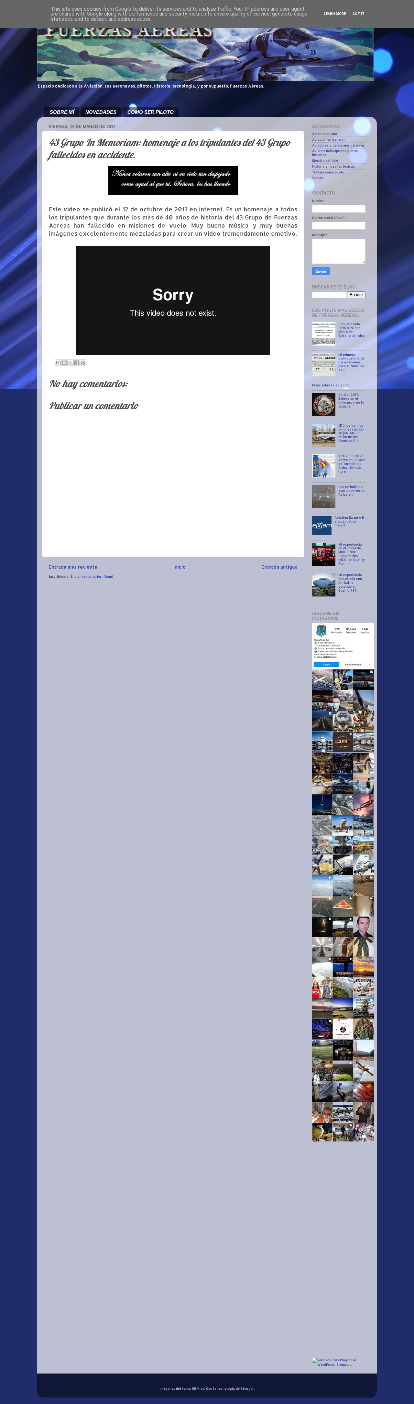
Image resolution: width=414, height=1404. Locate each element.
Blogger (247, 1388)
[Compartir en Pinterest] (83, 363)
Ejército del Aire (325, 160)
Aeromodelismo (324, 134)
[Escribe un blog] (64, 363)
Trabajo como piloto (328, 172)
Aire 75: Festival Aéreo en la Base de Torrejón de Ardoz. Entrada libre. (351, 463)
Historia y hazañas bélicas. (333, 166)
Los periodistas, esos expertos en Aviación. (351, 490)
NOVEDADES (100, 112)
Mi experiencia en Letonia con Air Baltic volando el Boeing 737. (350, 582)
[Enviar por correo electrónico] (58, 363)
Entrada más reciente (73, 567)
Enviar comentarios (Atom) (92, 576)
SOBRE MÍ (62, 112)
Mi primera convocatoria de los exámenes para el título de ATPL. (351, 362)
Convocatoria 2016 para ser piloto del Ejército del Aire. (351, 329)
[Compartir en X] (70, 363)
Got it (358, 14)
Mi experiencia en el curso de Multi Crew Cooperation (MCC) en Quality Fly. (351, 553)
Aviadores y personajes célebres (338, 145)
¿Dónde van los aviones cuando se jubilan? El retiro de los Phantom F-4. (351, 433)
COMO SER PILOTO (150, 112)
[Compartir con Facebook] (76, 363)
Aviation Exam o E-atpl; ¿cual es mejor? (349, 521)
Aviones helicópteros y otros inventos (335, 153)
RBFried (198, 1388)
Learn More (335, 14)
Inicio (179, 567)
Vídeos (317, 178)
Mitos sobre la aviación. (331, 385)
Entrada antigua (279, 567)
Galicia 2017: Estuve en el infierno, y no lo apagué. (351, 400)
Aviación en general (328, 139)
